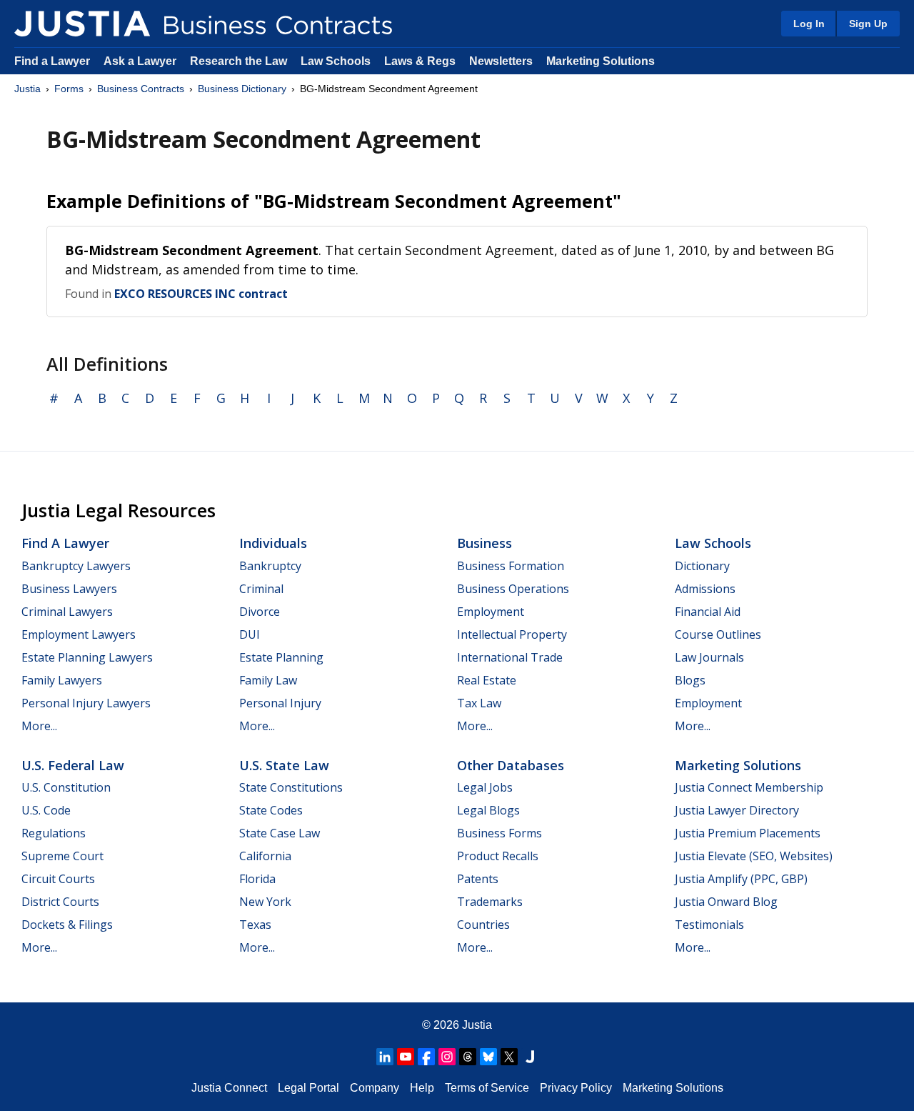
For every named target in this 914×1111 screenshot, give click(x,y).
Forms (69, 88)
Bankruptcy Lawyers (76, 566)
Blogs (690, 680)
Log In (809, 23)
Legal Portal (308, 1088)
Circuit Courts (58, 879)
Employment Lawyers (78, 634)
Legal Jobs (485, 787)
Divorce (259, 611)
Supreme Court (62, 856)
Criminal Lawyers (67, 611)
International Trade (510, 657)
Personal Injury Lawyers (86, 703)
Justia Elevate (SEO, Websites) (754, 856)
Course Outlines (718, 634)
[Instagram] (447, 1056)
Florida (257, 879)
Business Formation (510, 566)
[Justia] (82, 23)
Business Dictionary (242, 88)
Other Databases (510, 765)
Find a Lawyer (52, 61)
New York (265, 902)
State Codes (271, 810)
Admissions (705, 589)
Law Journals (709, 657)
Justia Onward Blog (726, 902)
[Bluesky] (488, 1056)
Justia (27, 88)
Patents (477, 879)
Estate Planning (281, 657)
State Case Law (279, 833)
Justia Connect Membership (749, 787)
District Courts (60, 902)
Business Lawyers (69, 589)
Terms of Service (487, 1088)
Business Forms (499, 833)
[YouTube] (405, 1056)
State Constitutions (291, 787)
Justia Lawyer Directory (737, 810)
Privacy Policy (576, 1088)
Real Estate (486, 680)
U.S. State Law (284, 765)
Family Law (268, 680)
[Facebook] (426, 1056)
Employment (490, 611)
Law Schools (336, 61)
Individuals (273, 543)
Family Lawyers (61, 680)
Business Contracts (140, 88)
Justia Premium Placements (747, 833)
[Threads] (467, 1056)
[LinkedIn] (384, 1056)
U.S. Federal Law (72, 765)
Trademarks (490, 902)
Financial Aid (707, 611)
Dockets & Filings (67, 924)
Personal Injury (280, 703)
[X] (509, 1056)
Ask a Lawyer (141, 61)
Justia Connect (229, 1088)
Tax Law (479, 703)
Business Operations (513, 589)
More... (39, 726)
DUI (249, 634)
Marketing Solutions (600, 61)
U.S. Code (46, 810)
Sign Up (868, 23)
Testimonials (709, 924)
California (265, 856)
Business (484, 543)
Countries (483, 924)
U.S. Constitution (66, 787)
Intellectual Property (512, 634)
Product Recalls (497, 856)
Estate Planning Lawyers (87, 657)
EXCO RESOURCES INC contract (201, 294)
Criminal (261, 589)
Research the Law (238, 61)
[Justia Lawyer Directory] (529, 1056)
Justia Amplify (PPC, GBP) (741, 879)
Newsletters (501, 61)
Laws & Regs (420, 61)
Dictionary (702, 566)
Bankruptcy (270, 566)
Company (374, 1088)
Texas (255, 924)
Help (422, 1088)
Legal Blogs (488, 810)
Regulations (53, 833)
